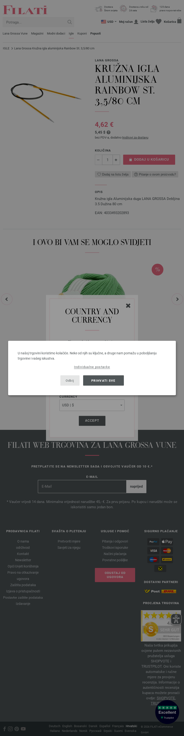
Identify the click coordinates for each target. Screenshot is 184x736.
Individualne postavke (92, 367)
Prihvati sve (103, 380)
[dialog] (92, 368)
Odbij (70, 380)
